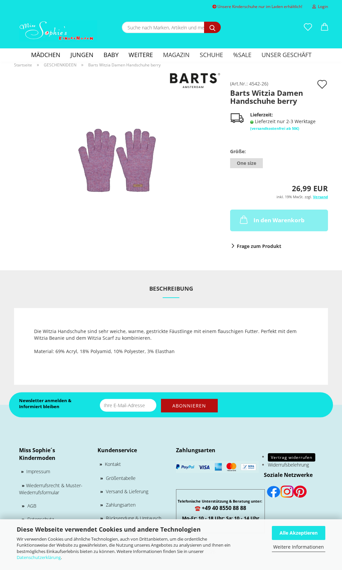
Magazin (176, 55)
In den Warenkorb (279, 220)
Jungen (82, 55)
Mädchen (45, 55)
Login (322, 6)
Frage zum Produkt (259, 246)
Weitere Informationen (298, 547)
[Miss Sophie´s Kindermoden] (58, 30)
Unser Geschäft (287, 55)
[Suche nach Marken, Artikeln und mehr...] (212, 27)
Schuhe (211, 55)
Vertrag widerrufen (291, 457)
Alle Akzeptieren (299, 533)
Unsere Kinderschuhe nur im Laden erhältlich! (259, 6)
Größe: (238, 151)
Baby (111, 55)
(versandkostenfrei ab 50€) (274, 128)
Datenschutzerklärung (39, 557)
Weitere (141, 55)
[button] (324, 27)
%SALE (242, 55)
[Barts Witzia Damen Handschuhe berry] (117, 156)
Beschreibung (171, 288)
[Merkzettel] (308, 27)
